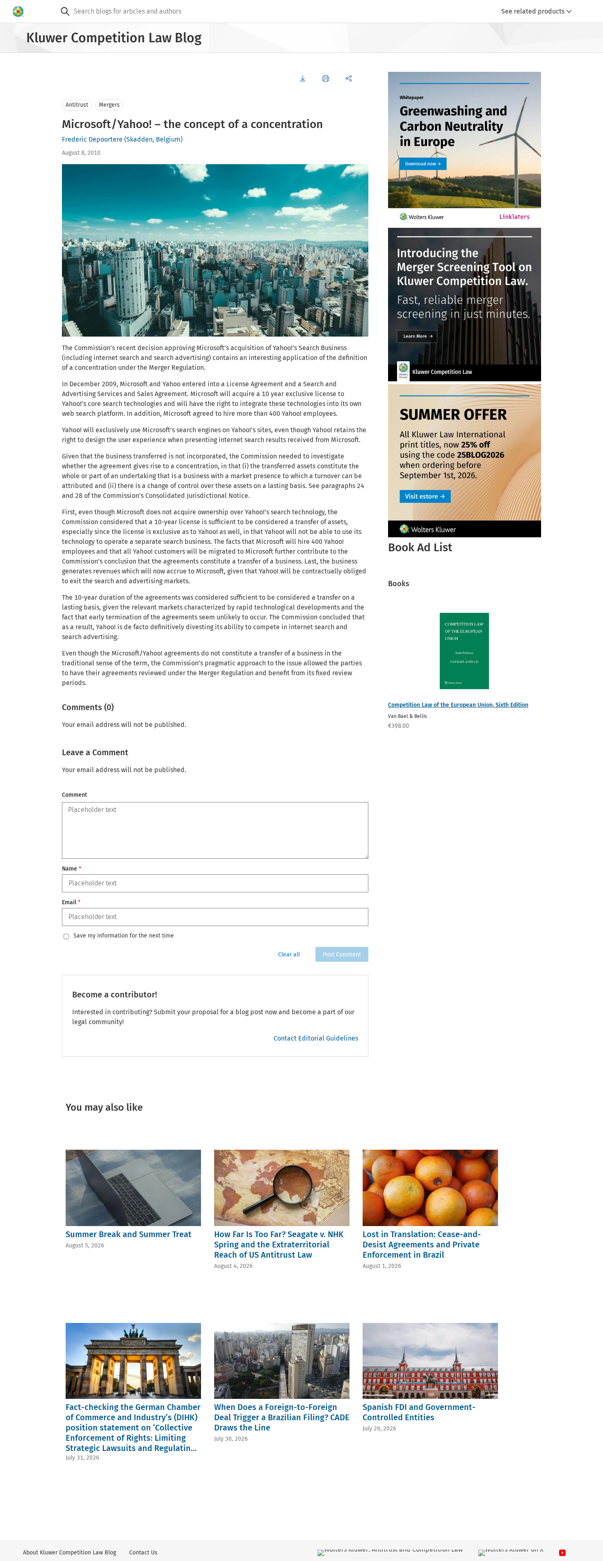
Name (71, 868)
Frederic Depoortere (92, 139)
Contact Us (143, 1552)
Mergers (109, 104)
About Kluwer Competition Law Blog (69, 1552)
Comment (74, 794)
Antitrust (77, 104)
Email (71, 902)
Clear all (289, 954)
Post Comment (342, 954)
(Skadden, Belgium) (153, 139)
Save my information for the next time (123, 936)
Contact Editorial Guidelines (316, 1038)
